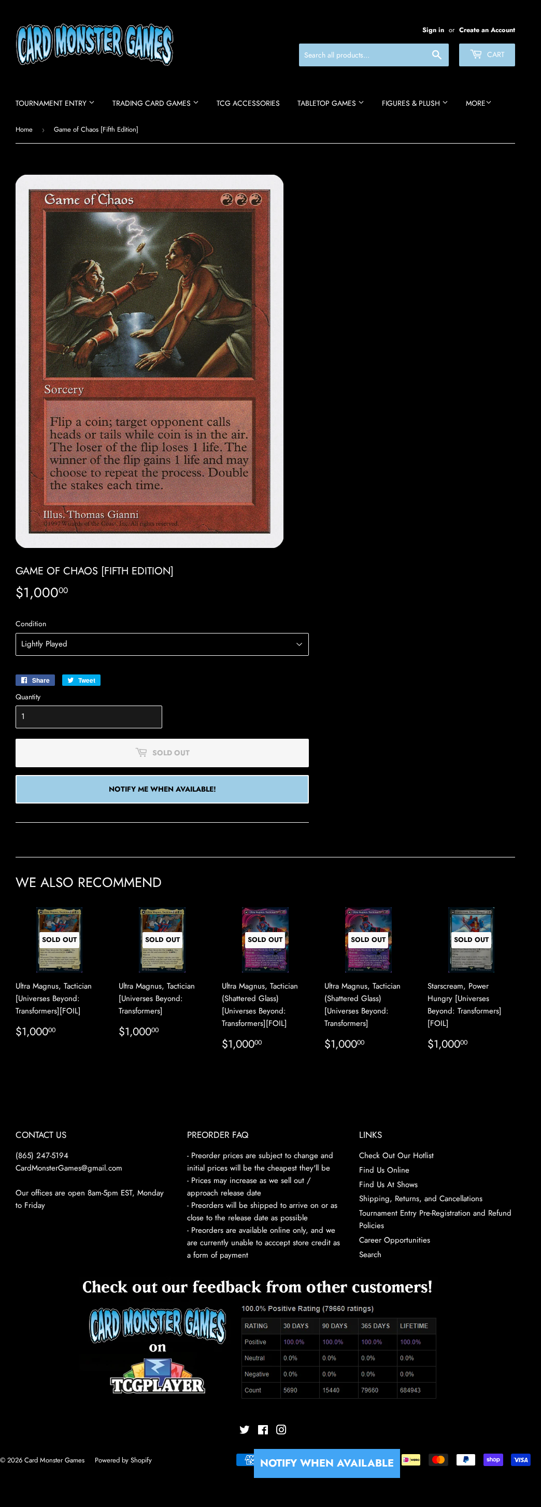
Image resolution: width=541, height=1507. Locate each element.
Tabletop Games (327, 103)
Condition (31, 623)
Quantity (28, 697)
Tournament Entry (52, 103)
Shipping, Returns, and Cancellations (420, 1198)
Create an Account (487, 30)
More (476, 103)
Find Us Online (384, 1170)
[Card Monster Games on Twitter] (244, 1431)
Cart (495, 54)
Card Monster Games (54, 1460)
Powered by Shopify (123, 1460)
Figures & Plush (412, 103)
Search (370, 1254)
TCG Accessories (248, 103)
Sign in (433, 30)
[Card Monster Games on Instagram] (281, 1431)
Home (24, 129)
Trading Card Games (152, 103)
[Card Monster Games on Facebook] (263, 1431)
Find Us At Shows (388, 1184)
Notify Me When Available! (162, 789)
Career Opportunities (394, 1240)
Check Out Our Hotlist (396, 1155)
